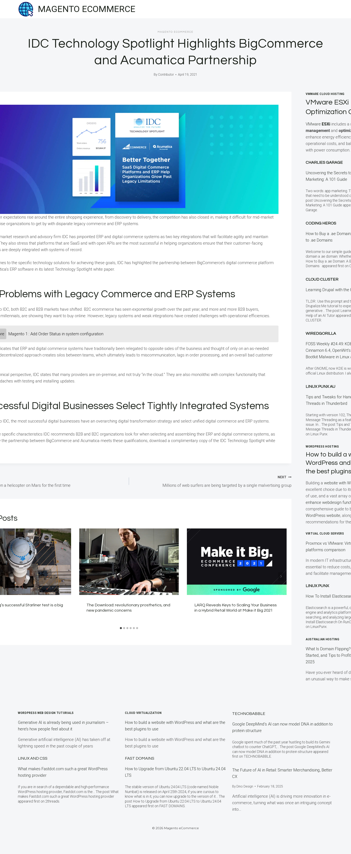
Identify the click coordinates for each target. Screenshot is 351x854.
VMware (318, 124)
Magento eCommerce (175, 31)
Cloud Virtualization (143, 713)
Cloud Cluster (322, 279)
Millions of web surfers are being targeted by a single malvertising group (226, 481)
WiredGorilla (321, 333)
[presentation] (129, 561)
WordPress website (323, 515)
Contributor (166, 74)
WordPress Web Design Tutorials (46, 713)
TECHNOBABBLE (248, 714)
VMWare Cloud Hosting (325, 94)
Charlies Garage (324, 162)
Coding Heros (321, 223)
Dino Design (244, 786)
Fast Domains (139, 758)
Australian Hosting (322, 639)
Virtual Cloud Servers (325, 533)
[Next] (281, 576)
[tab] (121, 628)
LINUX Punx (317, 586)
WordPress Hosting (322, 446)
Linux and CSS (32, 758)
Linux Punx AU (320, 387)
